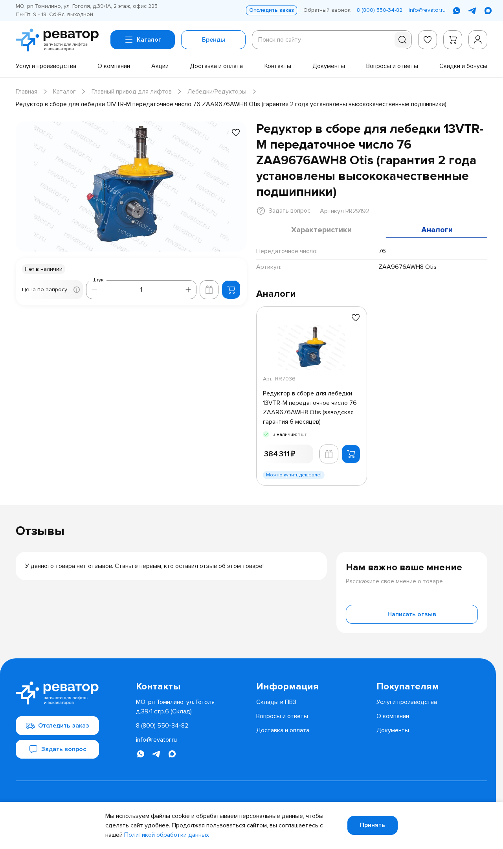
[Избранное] (427, 39)
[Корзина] (452, 39)
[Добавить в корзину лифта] (209, 289)
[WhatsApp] (456, 10)
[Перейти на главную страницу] (60, 40)
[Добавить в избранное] (235, 132)
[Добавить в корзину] (231, 289)
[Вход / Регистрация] (477, 39)
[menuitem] (46, 66)
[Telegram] (472, 10)
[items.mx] (488, 10)
